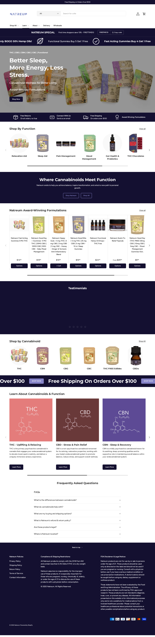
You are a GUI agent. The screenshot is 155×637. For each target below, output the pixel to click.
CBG (66, 368)
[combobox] (81, 13)
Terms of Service (16, 573)
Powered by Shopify (26, 625)
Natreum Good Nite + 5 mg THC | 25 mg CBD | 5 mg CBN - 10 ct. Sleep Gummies (78, 243)
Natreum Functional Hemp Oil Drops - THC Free (98, 241)
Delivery (46, 25)
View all (142, 129)
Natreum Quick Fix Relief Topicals (117, 239)
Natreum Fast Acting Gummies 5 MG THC (19, 239)
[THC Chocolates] (135, 143)
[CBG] (66, 355)
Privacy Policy (15, 561)
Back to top (76, 547)
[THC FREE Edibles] (112, 355)
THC (19, 368)
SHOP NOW (25, 381)
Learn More (16, 467)
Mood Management (89, 157)
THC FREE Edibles (112, 368)
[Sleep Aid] (42, 143)
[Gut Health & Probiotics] (112, 143)
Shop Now (16, 99)
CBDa (136, 368)
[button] (144, 13)
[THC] (19, 355)
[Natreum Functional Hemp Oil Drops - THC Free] (98, 225)
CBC (89, 368)
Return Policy (14, 569)
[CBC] (89, 355)
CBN (42, 368)
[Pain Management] (66, 143)
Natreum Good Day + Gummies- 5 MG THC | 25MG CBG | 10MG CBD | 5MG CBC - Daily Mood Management (39, 245)
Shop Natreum (71, 195)
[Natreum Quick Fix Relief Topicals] (117, 225)
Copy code (118, 32)
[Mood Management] (89, 143)
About (35, 25)
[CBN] (42, 355)
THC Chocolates (135, 156)
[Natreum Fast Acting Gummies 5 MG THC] (19, 225)
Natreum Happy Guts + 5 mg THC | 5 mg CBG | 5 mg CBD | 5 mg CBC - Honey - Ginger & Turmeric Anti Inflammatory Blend (58, 246)
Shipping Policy (15, 565)
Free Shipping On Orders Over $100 (81, 381)
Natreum (17, 625)
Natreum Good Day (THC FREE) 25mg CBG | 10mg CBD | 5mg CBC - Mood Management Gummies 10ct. (137, 245)
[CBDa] (135, 355)
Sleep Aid (42, 156)
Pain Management (65, 156)
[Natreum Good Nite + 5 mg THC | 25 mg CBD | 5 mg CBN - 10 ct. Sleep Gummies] (78, 225)
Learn (24, 25)
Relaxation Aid (19, 156)
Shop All (13, 25)
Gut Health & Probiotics (112, 157)
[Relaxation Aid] (19, 143)
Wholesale (57, 25)
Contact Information (17, 577)
